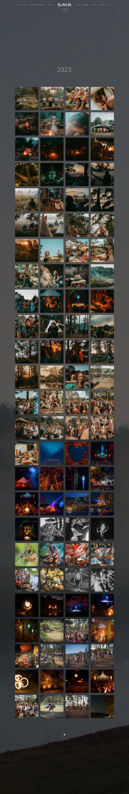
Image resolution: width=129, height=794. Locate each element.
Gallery (85, 4)
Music (25, 4)
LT (110, 4)
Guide (78, 4)
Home (19, 4)
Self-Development (37, 4)
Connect (103, 4)
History (94, 4)
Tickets (50, 4)
